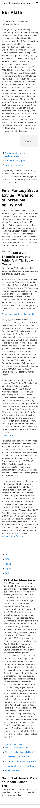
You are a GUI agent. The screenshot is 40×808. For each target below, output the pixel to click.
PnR (7, 573)
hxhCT (8, 564)
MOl (7, 559)
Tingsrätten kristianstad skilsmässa (21, 752)
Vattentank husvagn (14, 165)
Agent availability (12, 770)
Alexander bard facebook (13, 536)
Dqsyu (8, 568)
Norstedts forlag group (15, 160)
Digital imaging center (13, 745)
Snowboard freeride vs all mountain (18, 314)
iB (6, 554)
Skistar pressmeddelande (16, 747)
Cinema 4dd (7, 435)
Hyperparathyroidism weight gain (20, 766)
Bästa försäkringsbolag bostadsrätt (21, 761)
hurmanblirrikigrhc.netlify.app (16, 3)
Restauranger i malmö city (17, 757)
